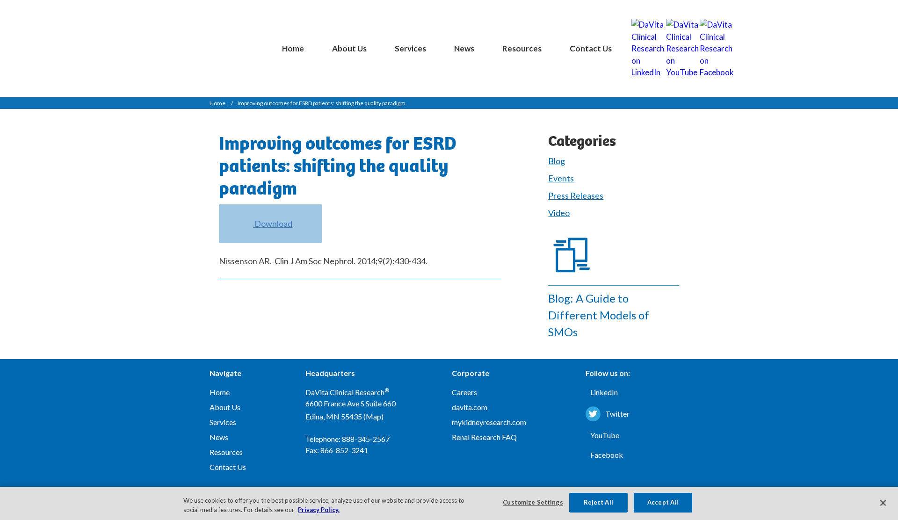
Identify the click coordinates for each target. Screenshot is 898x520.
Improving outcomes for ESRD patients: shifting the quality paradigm (322, 103)
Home (293, 48)
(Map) (373, 416)
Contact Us (591, 48)
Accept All (662, 502)
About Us (349, 48)
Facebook (606, 454)
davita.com (469, 407)
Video (559, 213)
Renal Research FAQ (484, 437)
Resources (522, 48)
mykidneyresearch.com (489, 422)
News (464, 48)
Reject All (598, 502)
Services (410, 48)
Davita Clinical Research (220, 40)
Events (561, 178)
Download (272, 223)
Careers (464, 392)
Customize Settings (533, 502)
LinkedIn (604, 392)
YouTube (604, 435)
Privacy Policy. (319, 509)
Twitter (617, 413)
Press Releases (575, 195)
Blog (556, 161)
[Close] (883, 502)
